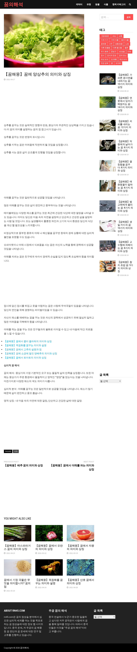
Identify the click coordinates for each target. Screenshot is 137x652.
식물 (106, 4)
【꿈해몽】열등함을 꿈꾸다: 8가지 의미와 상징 (125, 166)
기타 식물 (114, 40)
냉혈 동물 (119, 44)
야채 (16, 451)
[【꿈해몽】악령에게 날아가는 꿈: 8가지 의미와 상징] (108, 141)
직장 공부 (104, 63)
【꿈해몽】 (105, 36)
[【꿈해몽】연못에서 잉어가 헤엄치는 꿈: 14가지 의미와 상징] (108, 98)
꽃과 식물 (125, 40)
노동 (127, 44)
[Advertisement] (49, 104)
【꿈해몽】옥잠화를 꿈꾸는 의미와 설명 (25, 345)
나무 (110, 44)
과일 (114, 36)
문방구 (113, 51)
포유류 (118, 63)
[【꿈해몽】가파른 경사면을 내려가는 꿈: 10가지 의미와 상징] (108, 75)
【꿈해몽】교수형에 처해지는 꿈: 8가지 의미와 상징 (125, 246)
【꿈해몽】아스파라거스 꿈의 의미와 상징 (17, 547)
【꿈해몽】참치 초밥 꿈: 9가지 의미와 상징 (125, 267)
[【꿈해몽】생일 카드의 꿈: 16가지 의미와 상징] (108, 222)
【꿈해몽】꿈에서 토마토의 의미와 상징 (25, 357)
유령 (89, 4)
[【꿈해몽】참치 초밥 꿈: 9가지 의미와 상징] (108, 262)
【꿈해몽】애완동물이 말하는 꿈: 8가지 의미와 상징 (125, 186)
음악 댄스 (122, 55)
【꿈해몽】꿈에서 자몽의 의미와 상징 (80, 547)
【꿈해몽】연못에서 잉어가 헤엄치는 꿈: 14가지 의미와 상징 (125, 103)
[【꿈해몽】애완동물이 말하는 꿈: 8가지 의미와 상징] (108, 181)
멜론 (126, 48)
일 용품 (114, 59)
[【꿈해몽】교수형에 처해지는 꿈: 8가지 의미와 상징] (108, 242)
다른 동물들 (105, 48)
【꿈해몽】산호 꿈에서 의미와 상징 (80, 581)
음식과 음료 (111, 55)
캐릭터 (79, 4)
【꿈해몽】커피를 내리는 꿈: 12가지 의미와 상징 (125, 126)
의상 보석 (104, 59)
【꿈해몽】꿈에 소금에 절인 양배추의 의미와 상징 (30, 353)
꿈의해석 (13, 4)
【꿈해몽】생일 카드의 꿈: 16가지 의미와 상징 (125, 226)
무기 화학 (104, 51)
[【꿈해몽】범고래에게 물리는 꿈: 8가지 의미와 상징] (108, 202)
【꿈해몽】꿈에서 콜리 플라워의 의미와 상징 (28, 341)
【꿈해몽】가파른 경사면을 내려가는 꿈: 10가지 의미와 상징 (125, 80)
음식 (102, 55)
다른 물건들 (117, 48)
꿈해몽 (103, 44)
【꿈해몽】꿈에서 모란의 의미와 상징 (49, 547)
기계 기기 (104, 40)
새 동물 (122, 51)
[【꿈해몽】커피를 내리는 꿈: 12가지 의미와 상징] (108, 121)
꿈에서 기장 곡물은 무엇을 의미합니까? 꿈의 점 (17, 583)
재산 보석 (123, 59)
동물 (97, 4)
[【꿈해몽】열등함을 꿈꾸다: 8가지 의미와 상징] (108, 161)
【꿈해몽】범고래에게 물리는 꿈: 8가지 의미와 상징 (125, 206)
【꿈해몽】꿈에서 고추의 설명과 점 (23, 349)
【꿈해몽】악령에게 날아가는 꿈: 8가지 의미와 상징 (125, 146)
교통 (120, 36)
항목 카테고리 (119, 4)
